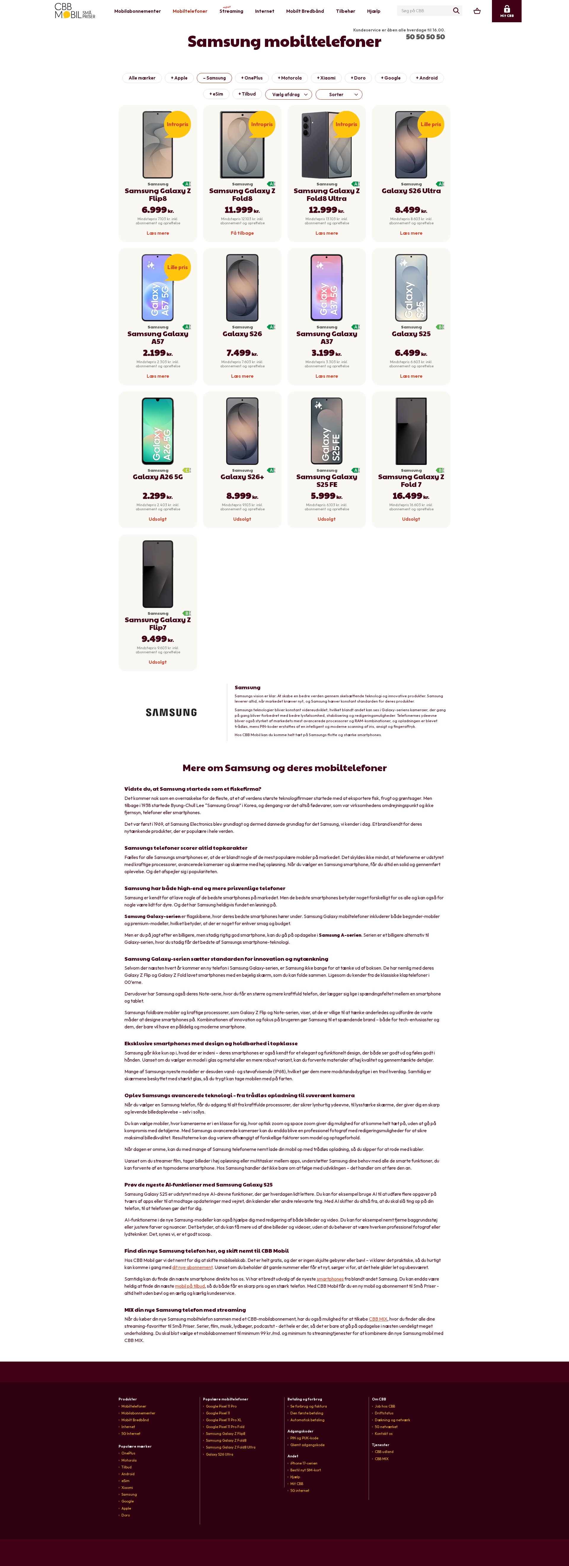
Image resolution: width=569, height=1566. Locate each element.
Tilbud (127, 1467)
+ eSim (216, 94)
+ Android (427, 78)
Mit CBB (296, 1483)
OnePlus (128, 1453)
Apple (126, 1508)
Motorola (129, 1460)
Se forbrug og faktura (308, 1406)
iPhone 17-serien (303, 1463)
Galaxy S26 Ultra (219, 1454)
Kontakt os (384, 1433)
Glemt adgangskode (307, 1445)
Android (128, 1474)
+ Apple (179, 78)
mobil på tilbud (190, 1286)
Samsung (129, 1494)
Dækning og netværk (392, 1420)
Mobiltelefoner (190, 11)
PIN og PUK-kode (304, 1438)
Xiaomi (127, 1487)
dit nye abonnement (192, 1267)
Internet (264, 11)
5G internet (299, 1490)
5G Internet (131, 1433)
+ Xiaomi (326, 78)
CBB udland (384, 1451)
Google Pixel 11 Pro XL (224, 1420)
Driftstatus (384, 1413)
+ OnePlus (252, 78)
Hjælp (374, 11)
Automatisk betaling (307, 1420)
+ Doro (358, 78)
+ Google (391, 78)
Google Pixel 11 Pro (221, 1406)
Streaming (231, 9)
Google (128, 1501)
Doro (126, 1515)
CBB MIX (378, 1319)
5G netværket (386, 1426)
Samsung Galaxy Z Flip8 (225, 1433)
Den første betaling (306, 1413)
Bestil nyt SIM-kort (305, 1470)
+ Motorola (290, 78)
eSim (126, 1480)
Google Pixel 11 (218, 1413)
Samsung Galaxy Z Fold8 (226, 1440)
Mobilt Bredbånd (305, 11)
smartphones (330, 1279)
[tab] (158, 1399)
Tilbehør (345, 11)
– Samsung (214, 78)
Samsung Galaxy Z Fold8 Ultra (230, 1447)
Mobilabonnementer (137, 11)
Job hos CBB (385, 1406)
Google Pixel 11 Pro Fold (225, 1426)
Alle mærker (142, 78)
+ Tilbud (247, 94)
